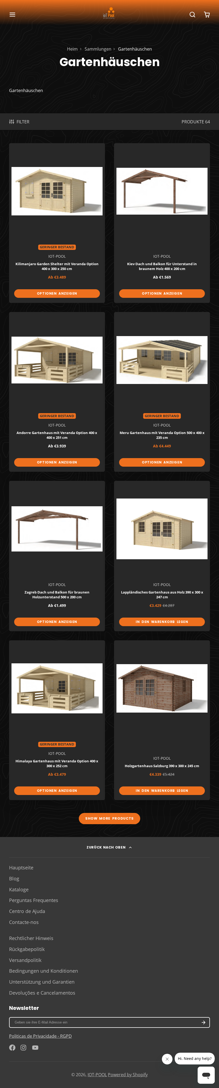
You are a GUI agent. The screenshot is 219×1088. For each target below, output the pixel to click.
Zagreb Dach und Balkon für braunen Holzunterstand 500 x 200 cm (57, 556)
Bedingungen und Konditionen (43, 971)
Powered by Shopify (128, 1075)
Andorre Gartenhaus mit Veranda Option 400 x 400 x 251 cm (57, 392)
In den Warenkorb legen (162, 621)
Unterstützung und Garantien (42, 982)
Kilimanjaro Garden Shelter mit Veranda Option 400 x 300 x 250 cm (57, 223)
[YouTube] (35, 1047)
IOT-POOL (97, 1075)
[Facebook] (12, 1047)
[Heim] (109, 14)
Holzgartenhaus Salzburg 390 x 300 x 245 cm (162, 720)
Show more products (109, 818)
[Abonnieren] (203, 1022)
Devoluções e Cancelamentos (42, 993)
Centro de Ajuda (27, 911)
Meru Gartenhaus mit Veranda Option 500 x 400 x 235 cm (162, 392)
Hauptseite (21, 867)
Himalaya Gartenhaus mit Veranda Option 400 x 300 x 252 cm (57, 720)
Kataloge (19, 889)
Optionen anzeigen (57, 293)
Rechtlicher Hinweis (31, 938)
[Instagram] (24, 1047)
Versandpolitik (25, 960)
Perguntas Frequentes (33, 900)
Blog (14, 878)
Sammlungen (98, 49)
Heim (72, 49)
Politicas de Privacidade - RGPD (40, 1036)
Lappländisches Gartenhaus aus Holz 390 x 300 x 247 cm (162, 556)
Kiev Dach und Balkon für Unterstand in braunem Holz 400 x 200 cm (162, 223)
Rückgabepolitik (27, 949)
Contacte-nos (24, 922)
